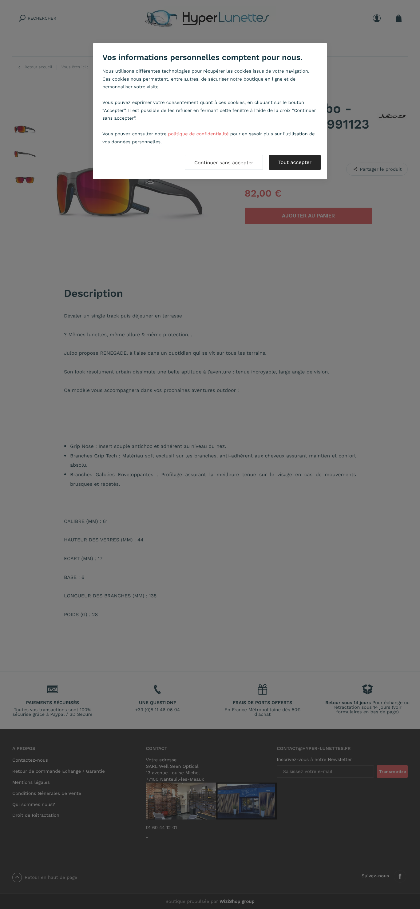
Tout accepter (294, 162)
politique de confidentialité (198, 134)
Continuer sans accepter (223, 162)
